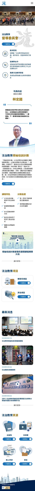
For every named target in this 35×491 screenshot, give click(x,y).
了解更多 (7, 44)
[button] (15, 23)
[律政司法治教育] (4, 3)
